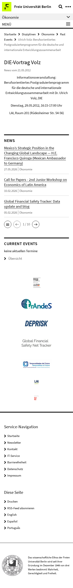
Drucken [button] (12, 501)
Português (13, 528)
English (12, 515)
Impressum (14, 475)
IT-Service (13, 456)
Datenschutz (15, 469)
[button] (7, 224)
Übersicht (15, 258)
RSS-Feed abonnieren (20, 508)
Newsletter (14, 442)
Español (12, 521)
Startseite (10, 34)
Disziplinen (29, 34)
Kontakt (12, 449)
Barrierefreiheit (16, 462)
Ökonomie (47, 34)
